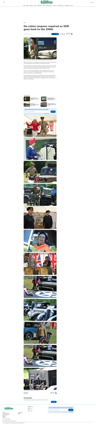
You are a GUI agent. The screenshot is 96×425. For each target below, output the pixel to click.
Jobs (28, 409)
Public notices (30, 410)
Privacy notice (47, 113)
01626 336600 (7, 419)
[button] (4, 2)
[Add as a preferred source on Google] (62, 34)
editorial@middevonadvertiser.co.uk (10, 420)
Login (92, 2)
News (25, 22)
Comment (54, 401)
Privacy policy (30, 408)
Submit (53, 111)
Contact (29, 407)
